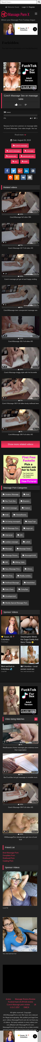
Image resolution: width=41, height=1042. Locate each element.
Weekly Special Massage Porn (16, 603)
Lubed (27, 542)
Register (32, 7)
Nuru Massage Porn (12, 569)
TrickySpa (24, 589)
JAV (21, 535)
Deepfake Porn (9, 855)
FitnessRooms (21, 515)
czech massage (14, 151)
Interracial (8, 535)
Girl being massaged (12, 521)
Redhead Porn (9, 858)
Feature (27, 508)
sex (15, 161)
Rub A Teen (9, 589)
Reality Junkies (25, 576)
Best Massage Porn (11, 853)
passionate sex (28, 156)
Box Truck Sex (10, 501)
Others (29, 569)
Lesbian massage (11, 542)
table (25, 161)
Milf (6, 562)
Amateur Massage (11, 494)
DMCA (26, 1007)
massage (30, 151)
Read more (19, 135)
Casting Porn (8, 861)
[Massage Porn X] (16, 14)
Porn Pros (8, 576)
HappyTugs (32, 521)
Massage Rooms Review (25, 999)
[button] (39, 2)
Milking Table (19, 562)
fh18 (6, 515)
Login (24, 7)
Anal (27, 494)
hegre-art (29, 528)
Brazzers (26, 501)
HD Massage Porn (11, 528)
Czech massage (21, 145)
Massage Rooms (11, 555)
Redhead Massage (12, 582)
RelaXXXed (30, 582)
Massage (8, 549)
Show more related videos (20, 444)
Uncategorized (10, 596)
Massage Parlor (25, 549)
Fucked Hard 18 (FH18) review (20, 1002)
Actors (8, 999)
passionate (12, 156)
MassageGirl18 (30, 555)
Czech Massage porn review (18, 1005)
